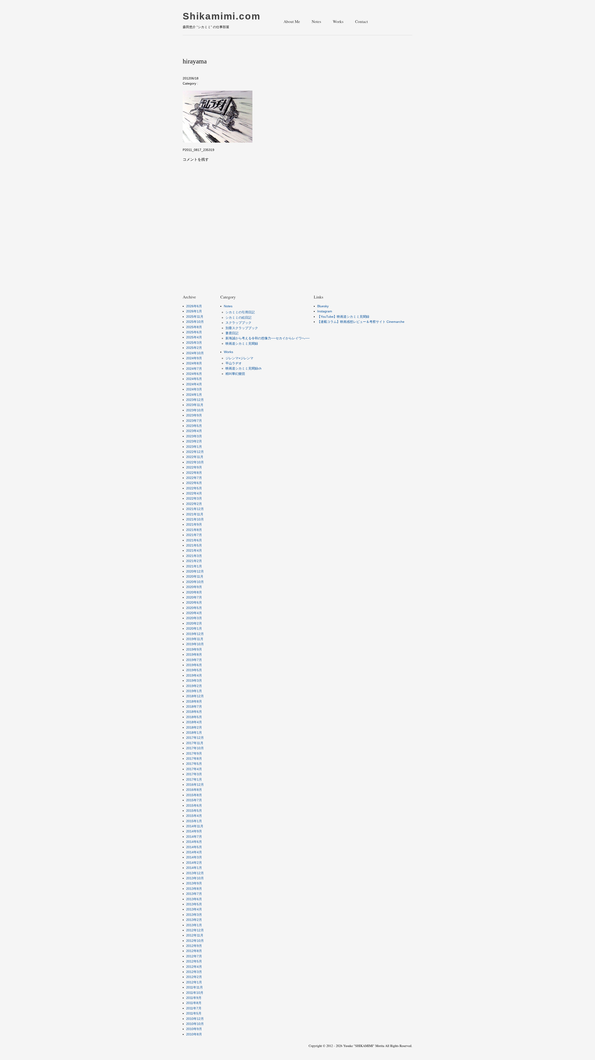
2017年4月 (194, 769)
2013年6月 (194, 899)
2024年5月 (194, 379)
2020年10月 (195, 582)
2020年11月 (194, 576)
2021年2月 (194, 561)
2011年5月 (194, 1013)
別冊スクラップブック (241, 328)
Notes (316, 21)
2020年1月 (194, 628)
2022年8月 (194, 472)
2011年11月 (194, 987)
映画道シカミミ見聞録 (241, 343)
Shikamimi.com (221, 16)
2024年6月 (194, 374)
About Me (292, 21)
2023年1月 (194, 446)
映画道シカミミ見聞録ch (243, 368)
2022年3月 (194, 498)
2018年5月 (194, 717)
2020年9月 (194, 587)
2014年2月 (194, 862)
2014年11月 (194, 826)
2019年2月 (194, 686)
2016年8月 (194, 790)
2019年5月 (194, 670)
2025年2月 (194, 348)
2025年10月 (195, 322)
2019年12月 (195, 634)
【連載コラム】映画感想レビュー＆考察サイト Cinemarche (360, 322)
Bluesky (323, 306)
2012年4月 (194, 966)
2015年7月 (194, 800)
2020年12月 (195, 571)
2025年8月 (194, 327)
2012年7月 (194, 956)
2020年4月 (194, 613)
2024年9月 (194, 358)
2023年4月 (194, 431)
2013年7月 (194, 894)
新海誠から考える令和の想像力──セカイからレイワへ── (267, 338)
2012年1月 (194, 982)
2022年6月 (194, 483)
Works (338, 21)
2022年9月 (194, 467)
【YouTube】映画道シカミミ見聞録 (343, 316)
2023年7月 (194, 420)
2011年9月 (194, 998)
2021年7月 (194, 535)
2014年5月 (194, 847)
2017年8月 (194, 758)
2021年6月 (194, 540)
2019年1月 (194, 691)
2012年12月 (195, 930)
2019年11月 (194, 639)
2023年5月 (194, 426)
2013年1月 (194, 925)
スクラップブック (238, 322)
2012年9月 (194, 946)
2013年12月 (195, 873)
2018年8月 (194, 701)
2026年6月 (194, 306)
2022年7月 (194, 478)
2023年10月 (195, 410)
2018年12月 (195, 696)
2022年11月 (194, 457)
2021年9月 (194, 524)
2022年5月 (194, 488)
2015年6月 (194, 805)
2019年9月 (194, 649)
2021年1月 (194, 566)
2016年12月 (195, 784)
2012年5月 (194, 961)
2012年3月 (194, 972)
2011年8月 (194, 1003)
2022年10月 (195, 462)
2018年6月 (194, 711)
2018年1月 (194, 732)
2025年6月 (194, 332)
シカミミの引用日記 (240, 312)
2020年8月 (194, 592)
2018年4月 (194, 722)
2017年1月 (194, 779)
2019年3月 (194, 680)
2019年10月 (195, 644)
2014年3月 (194, 857)
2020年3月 (194, 618)
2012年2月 (194, 977)
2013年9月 (194, 883)
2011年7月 (194, 1008)
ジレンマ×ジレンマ (239, 358)
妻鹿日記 (231, 333)
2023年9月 (194, 415)
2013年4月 (194, 909)
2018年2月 (194, 727)
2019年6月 (194, 665)
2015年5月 (194, 810)
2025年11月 (194, 316)
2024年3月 (194, 389)
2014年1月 (194, 868)
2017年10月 (195, 748)
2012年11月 (194, 935)
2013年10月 (195, 878)
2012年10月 (195, 940)
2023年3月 (194, 436)
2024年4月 (194, 384)
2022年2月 (194, 504)
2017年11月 (194, 743)
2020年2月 (194, 623)
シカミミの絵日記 (238, 317)
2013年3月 (194, 914)
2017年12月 (195, 737)
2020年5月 (194, 608)
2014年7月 (194, 836)
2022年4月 (194, 493)
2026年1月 (194, 311)
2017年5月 (194, 764)
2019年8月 (194, 654)
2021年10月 (195, 519)
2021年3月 (194, 556)
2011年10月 (194, 993)
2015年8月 (194, 795)
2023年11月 (194, 405)
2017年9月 (194, 753)
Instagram (324, 311)
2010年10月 (195, 1024)
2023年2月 (194, 441)
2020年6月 (194, 602)
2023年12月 (195, 400)
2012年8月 (194, 951)
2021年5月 (194, 545)
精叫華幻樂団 (235, 374)
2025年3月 (194, 342)
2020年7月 (194, 597)
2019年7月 (194, 660)
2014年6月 (194, 842)
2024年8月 (194, 363)
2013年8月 (194, 888)
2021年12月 (195, 509)
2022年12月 (195, 452)
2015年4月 (194, 816)
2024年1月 (194, 394)
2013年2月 (194, 920)
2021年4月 (194, 550)
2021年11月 (194, 514)
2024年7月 (194, 368)
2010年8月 (194, 1034)
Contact (361, 21)
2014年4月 (194, 852)
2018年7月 (194, 706)
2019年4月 (194, 675)
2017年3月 (194, 774)
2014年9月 (194, 831)
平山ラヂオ (233, 363)
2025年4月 (194, 337)
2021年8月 (194, 530)
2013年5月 (194, 904)
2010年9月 (194, 1029)
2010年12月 (195, 1019)
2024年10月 (195, 353)
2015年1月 (194, 821)
